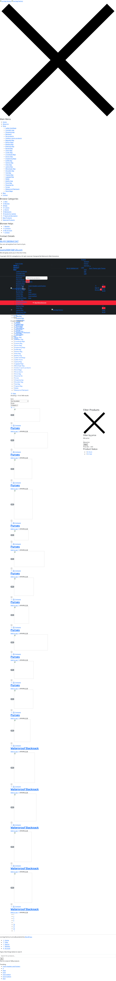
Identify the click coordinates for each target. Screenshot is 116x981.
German (86, 266)
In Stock (89, 452)
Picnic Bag (8, 183)
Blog (4, 193)
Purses (7, 187)
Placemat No (9, 185)
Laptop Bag (9, 167)
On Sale (89, 454)
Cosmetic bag (9, 130)
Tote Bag (8, 173)
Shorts (7, 210)
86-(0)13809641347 (9, 241)
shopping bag (18, 380)
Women (7, 204)
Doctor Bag (9, 157)
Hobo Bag (8, 165)
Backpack (8, 134)
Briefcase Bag (9, 146)
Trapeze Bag (9, 175)
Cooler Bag (8, 152)
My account (8, 230)
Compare (8, 228)
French (86, 264)
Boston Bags (9, 142)
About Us (6, 124)
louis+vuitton (32, 296)
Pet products (9, 136)
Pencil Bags (9, 191)
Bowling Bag (9, 144)
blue (4, 979)
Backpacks (8, 212)
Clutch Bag (8, 150)
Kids (6, 206)
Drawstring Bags (10, 159)
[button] (103, 288)
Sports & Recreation (11, 216)
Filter (85, 444)
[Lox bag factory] (11, 1)
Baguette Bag (9, 140)
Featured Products (9, 220)
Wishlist (7, 226)
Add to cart (14, 431)
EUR (85, 270)
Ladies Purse (18, 360)
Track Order (19, 264)
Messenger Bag (10, 169)
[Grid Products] (12, 407)
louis (4, 972)
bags (4, 970)
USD (82, 268)
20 (14, 925)
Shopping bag (9, 132)
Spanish (86, 262)
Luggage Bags (19, 364)
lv (3, 968)
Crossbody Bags (10, 154)
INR (85, 272)
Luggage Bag (9, 177)
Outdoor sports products (13, 138)
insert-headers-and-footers (37, 286)
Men (6, 202)
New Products (9, 218)
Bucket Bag (9, 148)
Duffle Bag (8, 161)
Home (5, 122)
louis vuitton (32, 294)
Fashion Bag (9, 163)
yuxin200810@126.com (11, 249)
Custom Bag (18, 343)
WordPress (28, 937)
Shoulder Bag (9, 171)
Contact (5, 195)
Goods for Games (10, 214)
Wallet (7, 179)
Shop (4, 126)
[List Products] (14, 407)
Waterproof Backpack (12, 189)
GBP (85, 274)
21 (14, 927)
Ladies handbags (10, 128)
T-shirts (7, 208)
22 (14, 929)
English (83, 259)
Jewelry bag (9, 181)
